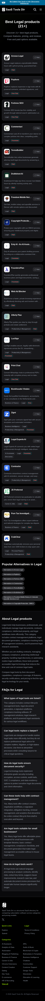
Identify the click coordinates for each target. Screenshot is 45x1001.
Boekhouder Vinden (20, 389)
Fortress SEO (17, 103)
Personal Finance (18, 551)
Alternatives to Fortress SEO (13, 579)
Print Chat (15, 365)
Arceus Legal (17, 56)
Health (25, 981)
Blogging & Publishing (10, 954)
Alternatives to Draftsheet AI (13, 592)
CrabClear (15, 537)
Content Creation (8, 967)
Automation (6, 951)
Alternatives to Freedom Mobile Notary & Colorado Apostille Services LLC (20, 598)
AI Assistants (9, 453)
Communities (28, 964)
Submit (4, 933)
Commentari (16, 127)
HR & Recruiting (8, 981)
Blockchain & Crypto (30, 951)
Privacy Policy (29, 933)
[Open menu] (40, 9)
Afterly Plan (16, 315)
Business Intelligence (12, 426)
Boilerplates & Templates (32, 954)
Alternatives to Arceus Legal (13, 570)
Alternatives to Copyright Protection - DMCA (18, 603)
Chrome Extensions (9, 964)
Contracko (16, 466)
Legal (7, 70)
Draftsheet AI (17, 174)
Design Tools (28, 971)
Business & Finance (12, 403)
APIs (25, 944)
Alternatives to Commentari (12, 583)
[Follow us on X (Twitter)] (3, 919)
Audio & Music (28, 947)
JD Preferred (17, 490)
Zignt (13, 413)
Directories (9, 457)
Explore (5, 930)
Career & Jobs (10, 504)
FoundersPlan (17, 268)
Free (29, 403)
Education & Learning (31, 977)
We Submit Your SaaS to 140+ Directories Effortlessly (24, 2)
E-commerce (7, 977)
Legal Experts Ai (18, 439)
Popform (15, 80)
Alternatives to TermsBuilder (13, 588)
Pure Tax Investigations (22, 513)
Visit (37, 57)
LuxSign (15, 339)
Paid (13, 70)
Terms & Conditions (31, 930)
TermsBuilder (17, 150)
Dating (4, 971)
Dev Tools (5, 974)
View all (5, 984)
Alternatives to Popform (11, 574)
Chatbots (26, 961)
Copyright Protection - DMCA (24, 221)
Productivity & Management (21, 329)
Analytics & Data (8, 947)
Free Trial (15, 93)
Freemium (15, 140)
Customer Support (30, 967)
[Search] (35, 9)
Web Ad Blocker (18, 291)
